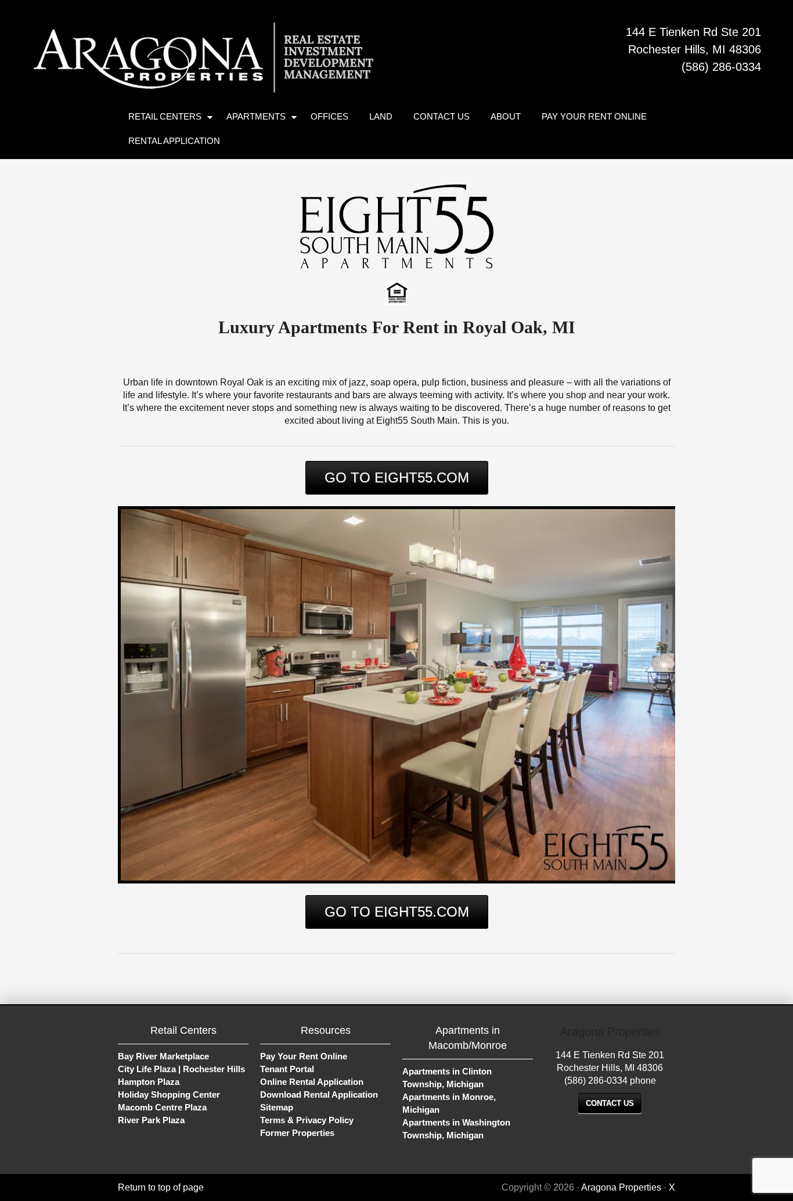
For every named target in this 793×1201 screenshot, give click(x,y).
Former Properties (297, 1133)
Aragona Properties (188, 52)
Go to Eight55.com (397, 477)
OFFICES (329, 116)
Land (380, 116)
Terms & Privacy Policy (307, 1120)
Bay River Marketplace (163, 1056)
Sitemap (276, 1107)
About (506, 116)
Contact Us (441, 116)
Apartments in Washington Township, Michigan (456, 1128)
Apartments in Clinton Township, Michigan (447, 1077)
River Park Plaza (151, 1120)
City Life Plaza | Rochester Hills (181, 1069)
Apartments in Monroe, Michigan (449, 1103)
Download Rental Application (319, 1094)
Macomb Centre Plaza (162, 1107)
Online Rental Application (311, 1082)
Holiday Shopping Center (169, 1094)
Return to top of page (161, 1187)
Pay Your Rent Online (594, 116)
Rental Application (174, 141)
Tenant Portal (287, 1069)
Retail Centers (159, 118)
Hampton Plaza (148, 1082)
